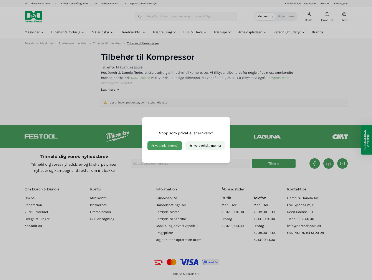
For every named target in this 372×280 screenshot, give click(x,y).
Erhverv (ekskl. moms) (205, 145)
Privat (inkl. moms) (164, 145)
